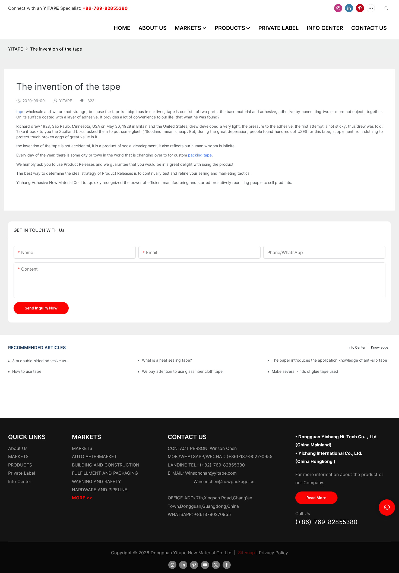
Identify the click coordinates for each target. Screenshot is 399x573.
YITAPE (15, 49)
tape (20, 111)
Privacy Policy (273, 552)
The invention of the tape (56, 49)
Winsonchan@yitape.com (211, 473)
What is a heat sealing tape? (167, 360)
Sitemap (246, 552)
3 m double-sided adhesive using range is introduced (41, 360)
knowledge (379, 347)
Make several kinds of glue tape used (305, 371)
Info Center (357, 347)
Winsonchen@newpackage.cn (224, 481)
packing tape (200, 155)
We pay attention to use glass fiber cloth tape (182, 371)
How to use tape (26, 371)
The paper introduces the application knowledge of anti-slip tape (329, 360)
